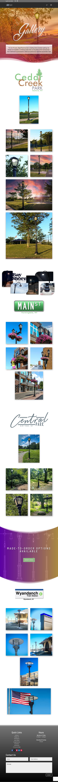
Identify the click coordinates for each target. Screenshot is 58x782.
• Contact (16, 744)
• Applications (16, 742)
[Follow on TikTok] (21, 750)
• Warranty (16, 745)
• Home (17, 735)
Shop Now (29, 560)
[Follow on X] (14, 750)
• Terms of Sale (16, 747)
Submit (49, 775)
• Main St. (16, 737)
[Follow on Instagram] (17, 750)
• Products (16, 738)
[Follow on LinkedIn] (19, 750)
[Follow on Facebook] (12, 750)
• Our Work (16, 740)
